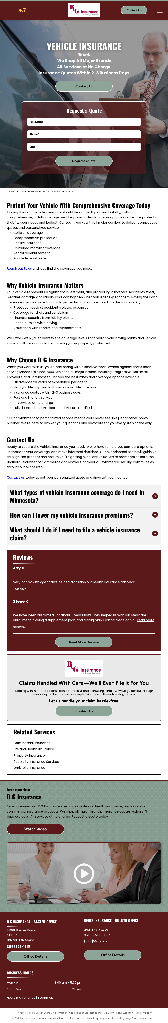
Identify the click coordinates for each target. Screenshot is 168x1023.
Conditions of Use (78, 1012)
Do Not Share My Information (51, 1012)
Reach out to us (19, 268)
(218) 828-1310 (18, 946)
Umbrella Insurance (29, 767)
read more (145, 620)
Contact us (16, 477)
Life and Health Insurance (34, 749)
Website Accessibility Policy (137, 1012)
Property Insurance (29, 755)
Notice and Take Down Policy (105, 1012)
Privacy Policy (24, 1012)
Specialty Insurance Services (37, 761)
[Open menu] (160, 10)
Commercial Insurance (32, 743)
